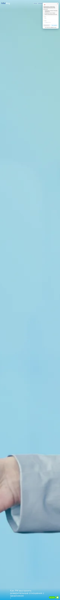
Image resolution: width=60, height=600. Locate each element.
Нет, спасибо (54, 25)
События (35, 3)
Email (45, 20)
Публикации (40, 3)
